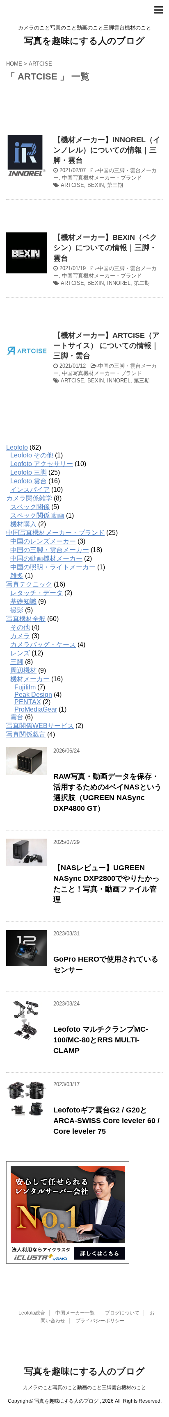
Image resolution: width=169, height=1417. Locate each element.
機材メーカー (30, 679)
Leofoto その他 (31, 455)
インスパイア (30, 489)
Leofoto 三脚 (28, 472)
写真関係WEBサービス (40, 725)
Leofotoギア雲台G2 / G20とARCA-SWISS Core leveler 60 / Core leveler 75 (106, 1120)
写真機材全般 (26, 618)
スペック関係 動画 (37, 515)
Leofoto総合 (31, 1313)
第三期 (115, 185)
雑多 (16, 575)
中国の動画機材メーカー (46, 558)
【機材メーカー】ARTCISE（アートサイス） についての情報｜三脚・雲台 (106, 345)
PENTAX (27, 701)
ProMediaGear (35, 709)
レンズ (20, 653)
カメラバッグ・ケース (43, 644)
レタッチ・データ (36, 592)
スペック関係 (30, 506)
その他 (20, 627)
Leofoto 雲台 (28, 481)
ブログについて (122, 1313)
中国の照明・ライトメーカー (53, 567)
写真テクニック (29, 584)
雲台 (16, 717)
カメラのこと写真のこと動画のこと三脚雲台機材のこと (84, 1387)
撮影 (16, 610)
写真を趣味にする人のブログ (84, 41)
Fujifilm (25, 687)
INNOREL (118, 283)
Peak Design (33, 694)
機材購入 (23, 524)
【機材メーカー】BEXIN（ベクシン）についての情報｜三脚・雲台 (105, 247)
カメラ (20, 635)
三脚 (16, 661)
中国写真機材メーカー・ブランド (102, 178)
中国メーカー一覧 (75, 1313)
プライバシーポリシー (100, 1321)
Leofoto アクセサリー (41, 463)
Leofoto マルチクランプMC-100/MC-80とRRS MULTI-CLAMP (100, 1040)
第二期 (142, 283)
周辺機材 (23, 670)
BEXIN (95, 185)
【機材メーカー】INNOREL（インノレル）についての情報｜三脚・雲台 (106, 150)
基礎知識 (23, 601)
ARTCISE (72, 185)
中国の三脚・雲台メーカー (49, 549)
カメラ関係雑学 (29, 498)
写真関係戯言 (26, 734)
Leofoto (17, 447)
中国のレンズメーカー (43, 541)
